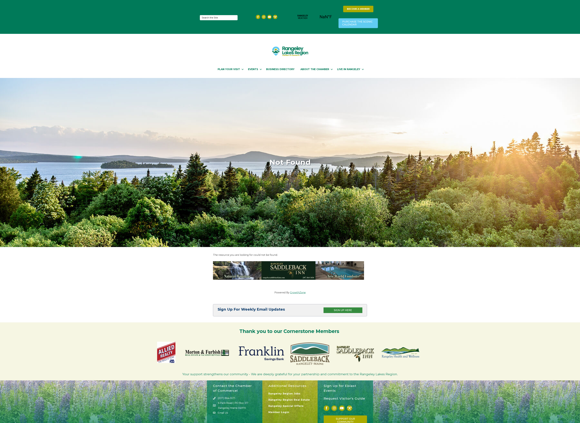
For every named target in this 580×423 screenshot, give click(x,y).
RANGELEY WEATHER (314, 17)
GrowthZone (298, 292)
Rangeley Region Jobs (284, 393)
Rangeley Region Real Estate (289, 399)
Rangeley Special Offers (285, 406)
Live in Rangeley (348, 69)
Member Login (278, 412)
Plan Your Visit (229, 69)
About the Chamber (314, 69)
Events (253, 69)
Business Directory (280, 69)
